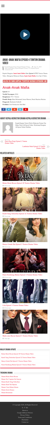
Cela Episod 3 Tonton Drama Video (15, 305)
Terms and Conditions (25, 417)
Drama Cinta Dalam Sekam (9, 387)
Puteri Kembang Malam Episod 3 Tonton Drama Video (22, 275)
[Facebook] (24, 407)
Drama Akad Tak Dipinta (9, 384)
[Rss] (22, 407)
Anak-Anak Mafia (9, 68)
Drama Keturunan (6, 392)
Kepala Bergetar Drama (21, 68)
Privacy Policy (25, 415)
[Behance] (27, 407)
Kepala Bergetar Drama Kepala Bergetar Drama (17, 66)
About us (25, 410)
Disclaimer (25, 420)
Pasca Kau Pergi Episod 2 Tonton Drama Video (16, 141)
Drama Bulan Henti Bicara (9, 376)
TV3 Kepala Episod (33, 68)
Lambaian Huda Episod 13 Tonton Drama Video (33, 146)
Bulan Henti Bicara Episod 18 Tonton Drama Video (21, 183)
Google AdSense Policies (25, 413)
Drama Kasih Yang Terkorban (10, 382)
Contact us (25, 422)
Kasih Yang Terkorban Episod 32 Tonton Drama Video (22, 214)
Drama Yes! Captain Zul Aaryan (11, 379)
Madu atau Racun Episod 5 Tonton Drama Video (20, 336)
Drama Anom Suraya (7, 390)
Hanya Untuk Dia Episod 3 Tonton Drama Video (20, 244)
